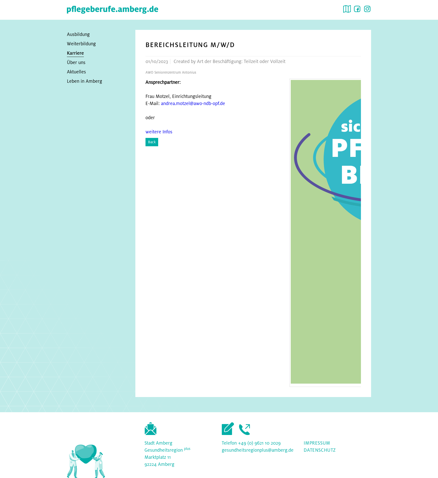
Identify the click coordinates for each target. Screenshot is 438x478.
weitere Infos (158, 132)
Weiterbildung (81, 44)
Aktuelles (76, 72)
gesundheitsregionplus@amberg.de (258, 450)
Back (152, 142)
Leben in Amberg (84, 81)
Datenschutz (320, 450)
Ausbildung (78, 34)
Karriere (75, 53)
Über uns (76, 62)
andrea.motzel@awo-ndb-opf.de (193, 103)
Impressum (317, 443)
